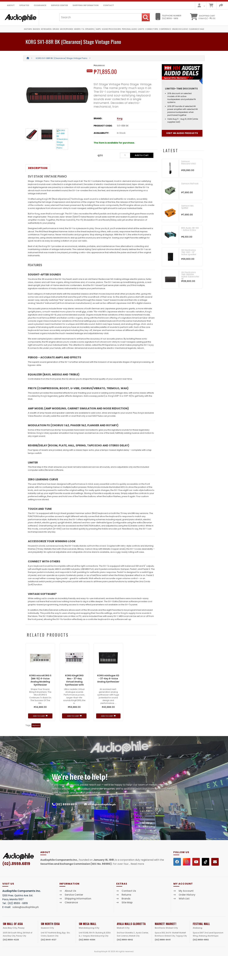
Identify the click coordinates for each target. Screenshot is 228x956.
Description (37, 168)
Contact (108, 5)
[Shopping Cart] (211, 6)
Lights (141, 29)
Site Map (127, 902)
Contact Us (129, 890)
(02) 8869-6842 (125, 939)
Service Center (59, 5)
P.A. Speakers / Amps (91, 29)
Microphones (66, 29)
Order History (187, 894)
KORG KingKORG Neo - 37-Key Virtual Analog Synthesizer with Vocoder (74, 681)
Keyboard (36, 725)
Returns (126, 894)
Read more (137, 864)
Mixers (77, 29)
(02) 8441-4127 (48, 939)
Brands (126, 898)
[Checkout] (221, 6)
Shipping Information (85, 5)
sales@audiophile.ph (102, 804)
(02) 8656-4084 (87, 939)
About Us (70, 890)
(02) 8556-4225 (11, 939)
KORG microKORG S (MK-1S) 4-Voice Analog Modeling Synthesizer (40, 680)
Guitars (28, 29)
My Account (186, 890)
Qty (100, 155)
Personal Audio (129, 29)
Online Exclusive (180, 29)
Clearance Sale (196, 29)
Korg (119, 118)
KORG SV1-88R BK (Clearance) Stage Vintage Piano (61, 58)
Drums (56, 29)
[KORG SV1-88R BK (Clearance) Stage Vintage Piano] (57, 95)
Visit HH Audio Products (182, 133)
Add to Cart (142, 155)
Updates (24, 5)
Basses (36, 29)
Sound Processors (111, 29)
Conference (165, 29)
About (11, 5)
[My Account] (200, 6)
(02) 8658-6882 (201, 939)
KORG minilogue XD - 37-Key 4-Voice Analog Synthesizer (108, 678)
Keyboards (46, 29)
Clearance (40, 5)
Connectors (151, 29)
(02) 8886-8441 (163, 939)
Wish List (184, 898)
